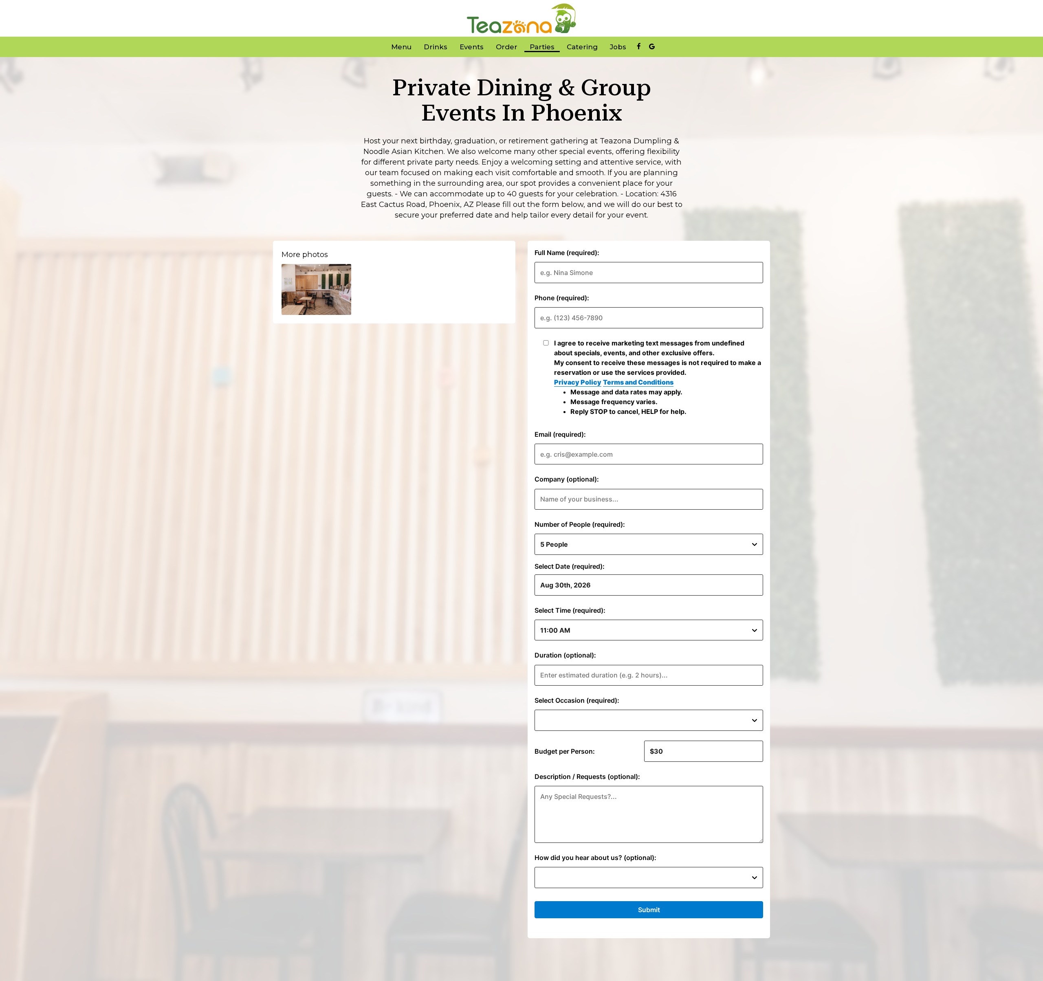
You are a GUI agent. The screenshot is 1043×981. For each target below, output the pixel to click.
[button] (316, 289)
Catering (582, 47)
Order (506, 47)
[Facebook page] (638, 46)
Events (472, 47)
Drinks (435, 47)
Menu (401, 47)
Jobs (618, 47)
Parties (542, 47)
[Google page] (651, 46)
